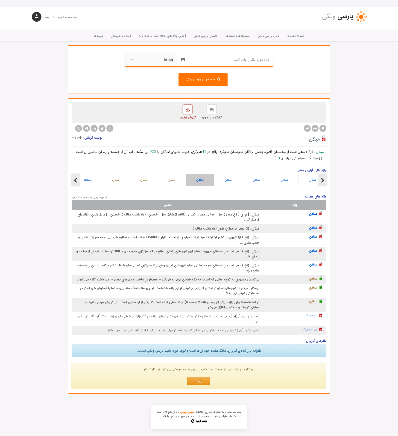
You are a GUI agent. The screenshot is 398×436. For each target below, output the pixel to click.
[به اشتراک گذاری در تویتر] (102, 128)
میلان (115, 179)
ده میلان (311, 315)
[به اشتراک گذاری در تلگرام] (86, 128)
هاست (205, 416)
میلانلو (88, 179)
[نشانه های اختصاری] (322, 128)
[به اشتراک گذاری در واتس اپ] (78, 128)
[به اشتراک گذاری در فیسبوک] (109, 128)
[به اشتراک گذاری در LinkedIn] (94, 128)
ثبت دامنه (193, 416)
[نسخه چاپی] (315, 128)
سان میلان (309, 329)
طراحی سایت (219, 416)
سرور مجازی (178, 416)
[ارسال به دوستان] (307, 128)
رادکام (165, 416)
